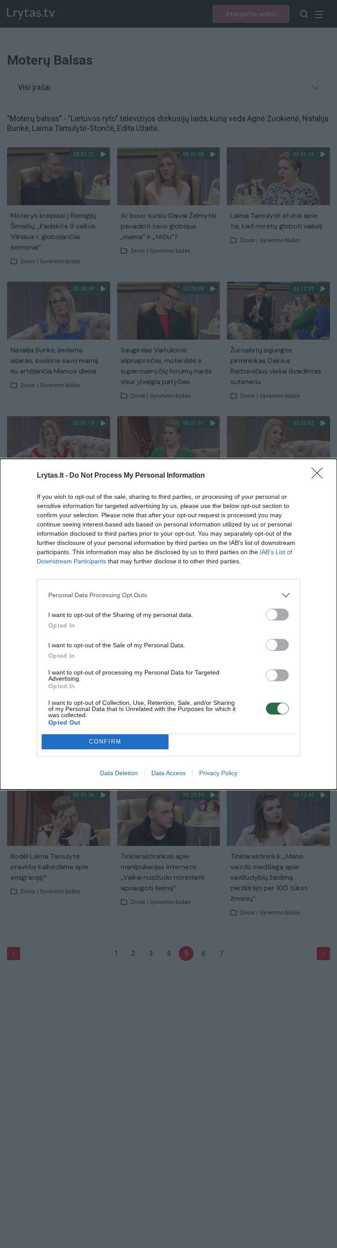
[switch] (277, 614)
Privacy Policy (218, 772)
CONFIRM (105, 741)
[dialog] (168, 624)
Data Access (168, 772)
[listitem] (168, 595)
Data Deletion (119, 772)
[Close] (320, 476)
